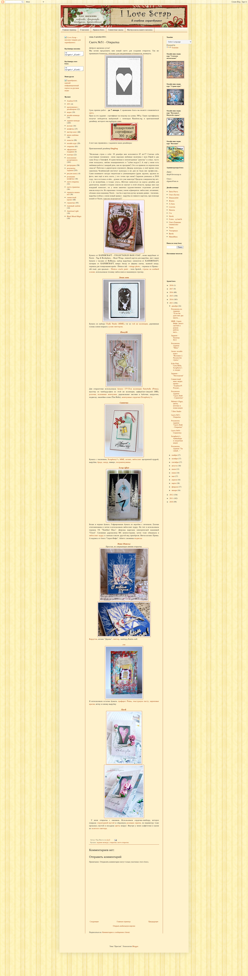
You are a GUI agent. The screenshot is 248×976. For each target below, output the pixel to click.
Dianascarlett (173, 197)
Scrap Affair (124, 467)
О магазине (84, 30)
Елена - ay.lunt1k (175, 219)
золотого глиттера (99, 828)
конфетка (70, 129)
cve (124, 644)
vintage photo (134, 266)
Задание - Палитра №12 (175, 337)
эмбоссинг (137, 459)
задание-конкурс (103, 842)
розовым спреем (134, 822)
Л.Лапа (172, 204)
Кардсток (93, 639)
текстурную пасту (141, 701)
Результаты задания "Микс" (175, 345)
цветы (117, 825)
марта (174, 483)
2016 (171, 292)
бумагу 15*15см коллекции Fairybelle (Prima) (137, 388)
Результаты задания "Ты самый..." (177, 448)
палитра (70, 154)
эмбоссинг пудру (96, 535)
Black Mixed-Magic (74, 216)
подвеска (138, 538)
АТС (68, 104)
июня (174, 472)
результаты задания (71, 169)
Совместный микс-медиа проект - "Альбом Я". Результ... (177, 383)
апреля (174, 479)
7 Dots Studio (176, 411)
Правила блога (98, 30)
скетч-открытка (123, 842)
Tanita (171, 227)
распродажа (71, 165)
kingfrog (114, 148)
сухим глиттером (115, 326)
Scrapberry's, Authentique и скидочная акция (177, 439)
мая (173, 476)
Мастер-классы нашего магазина (139, 30)
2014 (171, 299)
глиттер (116, 639)
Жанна (171, 201)
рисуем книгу (72, 173)
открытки (113, 842)
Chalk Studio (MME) (115, 323)
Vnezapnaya (173, 230)
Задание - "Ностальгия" (177, 374)
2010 (171, 502)
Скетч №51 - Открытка (176, 416)
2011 (171, 498)
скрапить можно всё (73, 193)
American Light (73, 211)
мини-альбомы (72, 135)
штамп (128, 459)
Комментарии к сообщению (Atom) (116, 932)
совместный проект (71, 198)
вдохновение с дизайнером (72, 108)
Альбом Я (71, 101)
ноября (174, 455)
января (174, 490)
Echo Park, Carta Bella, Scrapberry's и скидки (176, 366)
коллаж (69, 125)
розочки (92, 394)
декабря (175, 306)
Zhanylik (124, 332)
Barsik (171, 233)
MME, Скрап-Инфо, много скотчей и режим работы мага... (177, 326)
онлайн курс (72, 143)
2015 (171, 296)
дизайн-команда (73, 115)
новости (70, 140)
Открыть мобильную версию (124, 926)
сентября (175, 462)
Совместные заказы (115, 30)
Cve (170, 213)
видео (69, 112)
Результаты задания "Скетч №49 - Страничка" (177, 394)
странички (71, 202)
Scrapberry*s (113, 459)
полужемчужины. (123, 462)
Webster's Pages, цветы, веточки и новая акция (177, 404)
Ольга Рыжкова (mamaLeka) (175, 223)
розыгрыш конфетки (71, 177)
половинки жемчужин (107, 394)
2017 (171, 289)
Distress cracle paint (119, 269)
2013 (171, 303)
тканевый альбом (73, 206)
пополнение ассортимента (72, 158)
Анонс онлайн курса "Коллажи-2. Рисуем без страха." (177, 355)
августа (175, 465)
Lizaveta (172, 207)
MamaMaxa (173, 236)
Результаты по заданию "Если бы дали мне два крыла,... (177, 313)
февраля (175, 487)
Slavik (123, 709)
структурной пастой (106, 822)
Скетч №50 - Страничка (176, 431)
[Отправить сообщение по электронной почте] (115, 840)
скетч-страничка (73, 187)
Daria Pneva (173, 191)
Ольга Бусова (174, 194)
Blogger (135, 946)
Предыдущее (153, 921)
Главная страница (69, 30)
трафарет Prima (125, 701)
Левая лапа (124, 277)
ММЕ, (122, 459)
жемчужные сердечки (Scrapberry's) (137, 397)
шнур (105, 462)
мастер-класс (72, 132)
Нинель (172, 210)
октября (175, 458)
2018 (171, 285)
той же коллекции (140, 323)
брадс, (100, 462)
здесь (91, 112)
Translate (175, 47)
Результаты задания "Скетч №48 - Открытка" (177, 423)
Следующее (94, 921)
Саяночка (124, 402)
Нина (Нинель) (124, 543)
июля (174, 469)
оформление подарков (71, 150)
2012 (171, 494)
